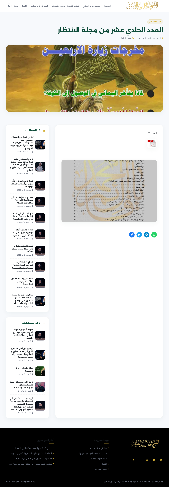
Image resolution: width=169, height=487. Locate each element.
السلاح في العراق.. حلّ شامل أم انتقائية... (33, 458)
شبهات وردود (101, 469)
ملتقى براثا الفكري (91, 6)
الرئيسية (107, 6)
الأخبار (24, 6)
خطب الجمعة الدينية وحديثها (65, 6)
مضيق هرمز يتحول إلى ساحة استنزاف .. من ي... (30, 464)
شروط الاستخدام (12, 482)
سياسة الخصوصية (28, 482)
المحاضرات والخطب (39, 6)
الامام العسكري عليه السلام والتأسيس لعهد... (31, 453)
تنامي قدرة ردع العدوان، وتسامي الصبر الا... (32, 448)
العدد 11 (152, 133)
